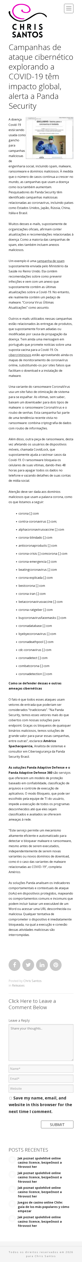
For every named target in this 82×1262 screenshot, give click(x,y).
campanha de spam (50, 261)
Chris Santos (32, 981)
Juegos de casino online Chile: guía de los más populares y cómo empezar (43, 1206)
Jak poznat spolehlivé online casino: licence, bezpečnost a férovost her (40, 1162)
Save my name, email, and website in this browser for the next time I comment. (40, 1104)
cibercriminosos (20, 355)
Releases (18, 985)
